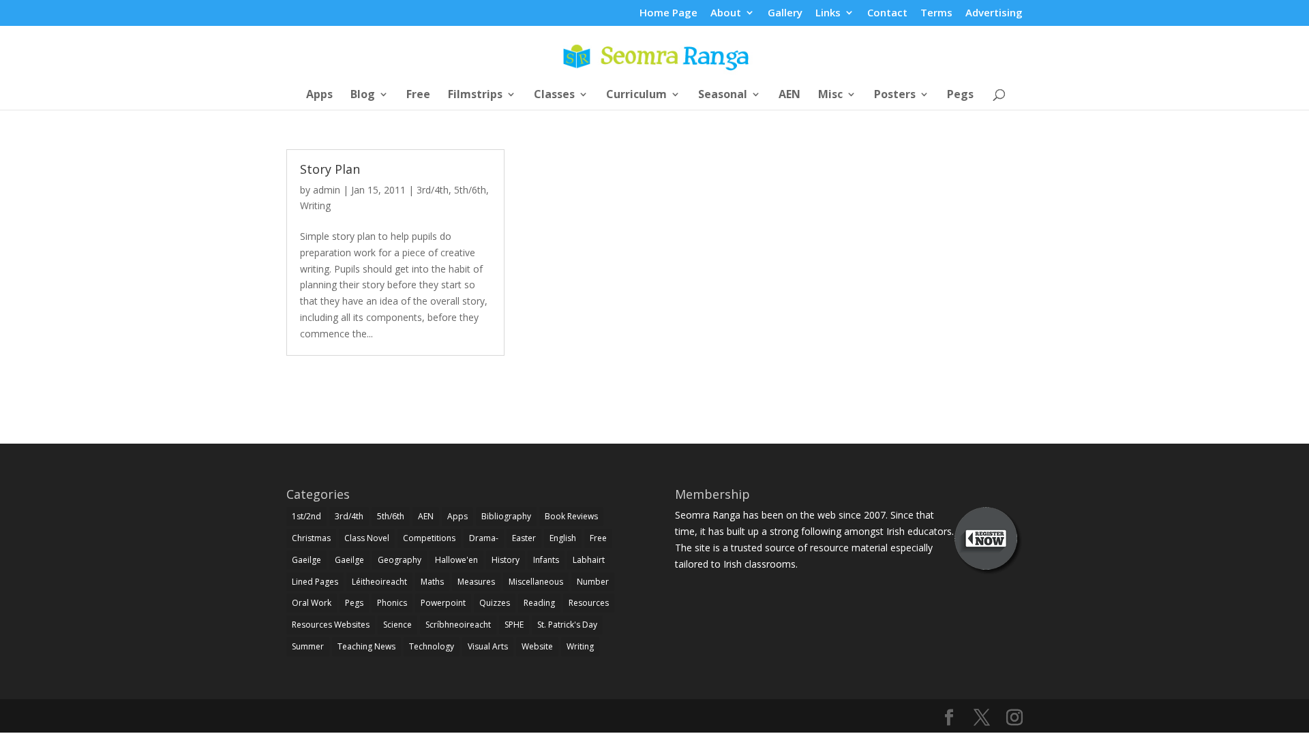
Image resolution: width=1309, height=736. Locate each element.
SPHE (514, 624)
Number (593, 581)
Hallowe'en (456, 560)
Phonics (392, 603)
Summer (308, 646)
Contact (887, 13)
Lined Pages (315, 581)
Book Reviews (571, 516)
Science (397, 624)
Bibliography (506, 516)
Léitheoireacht (379, 581)
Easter (524, 538)
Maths (432, 581)
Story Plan (330, 169)
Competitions (429, 538)
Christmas (311, 538)
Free (418, 95)
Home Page (668, 13)
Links (828, 13)
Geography (399, 560)
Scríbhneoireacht (458, 624)
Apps (319, 95)
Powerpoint (443, 603)
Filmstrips (475, 95)
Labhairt (589, 560)
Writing (315, 205)
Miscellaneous (536, 581)
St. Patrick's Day (567, 624)
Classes (554, 95)
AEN (789, 95)
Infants (546, 560)
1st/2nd (306, 516)
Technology (431, 646)
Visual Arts (488, 646)
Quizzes (494, 603)
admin (326, 189)
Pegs (960, 95)
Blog (362, 95)
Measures (476, 581)
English (563, 538)
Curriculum (636, 95)
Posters (895, 95)
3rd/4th (433, 189)
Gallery (785, 13)
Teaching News (366, 646)
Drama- (483, 538)
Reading (539, 603)
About (725, 13)
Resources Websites (331, 624)
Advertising (994, 13)
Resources (589, 603)
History (506, 560)
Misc (830, 95)
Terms (936, 13)
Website (537, 646)
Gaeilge (306, 560)
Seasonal (722, 95)
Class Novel (366, 538)
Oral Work (311, 603)
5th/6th (470, 189)
